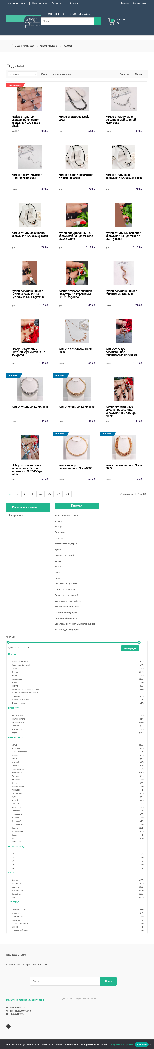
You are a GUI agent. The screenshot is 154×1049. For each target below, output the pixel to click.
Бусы (57, 572)
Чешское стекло (18, 703)
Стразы (15, 669)
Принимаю (141, 1044)
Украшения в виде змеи (66, 515)
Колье (58, 566)
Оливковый (16, 821)
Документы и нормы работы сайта (79, 999)
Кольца (58, 526)
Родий (14, 733)
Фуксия (15, 797)
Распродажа (16, 515)
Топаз (14, 838)
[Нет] (150, 1044)
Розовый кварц (18, 780)
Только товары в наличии (56, 74)
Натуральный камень (21, 700)
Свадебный (17, 894)
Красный (15, 766)
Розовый (15, 776)
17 (13, 854)
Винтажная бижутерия (66, 618)
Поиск (108, 981)
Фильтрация (130, 648)
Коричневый (17, 811)
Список (138, 74)
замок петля (17, 920)
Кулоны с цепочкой (64, 555)
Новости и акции (39, 3)
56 (49, 493)
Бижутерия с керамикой (66, 595)
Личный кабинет (140, 3)
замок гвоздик (17, 913)
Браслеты (60, 532)
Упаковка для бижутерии (67, 629)
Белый (14, 745)
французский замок (20, 930)
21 (13, 868)
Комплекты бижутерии (66, 543)
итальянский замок (20, 923)
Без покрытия (17, 729)
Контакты (74, 3)
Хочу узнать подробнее (122, 1044)
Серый (14, 835)
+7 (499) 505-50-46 (54, 14)
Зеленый (15, 762)
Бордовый (16, 748)
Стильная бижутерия (65, 589)
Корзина (125, 3)
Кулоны (58, 549)
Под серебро (17, 831)
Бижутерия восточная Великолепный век (75, 624)
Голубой (15, 755)
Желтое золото (18, 719)
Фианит (15, 672)
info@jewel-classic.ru (80, 14)
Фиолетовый (17, 793)
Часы (57, 578)
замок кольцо (17, 916)
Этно (14, 897)
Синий (14, 783)
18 (13, 857)
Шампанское (17, 842)
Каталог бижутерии (48, 45)
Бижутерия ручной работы (68, 601)
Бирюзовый (17, 807)
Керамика (16, 696)
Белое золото (17, 715)
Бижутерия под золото (66, 584)
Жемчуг (15, 686)
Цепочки (59, 538)
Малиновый (17, 814)
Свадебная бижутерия (66, 612)
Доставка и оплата (16, 3)
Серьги (58, 521)
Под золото (17, 828)
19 (13, 861)
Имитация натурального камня (25, 693)
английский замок (19, 910)
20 (13, 864)
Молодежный (17, 890)
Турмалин (16, 790)
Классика (15, 887)
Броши (58, 561)
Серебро (15, 726)
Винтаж (15, 880)
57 (58, 493)
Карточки (124, 74)
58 (67, 493)
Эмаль (14, 675)
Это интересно (58, 3)
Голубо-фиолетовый (20, 752)
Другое (14, 682)
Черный (15, 800)
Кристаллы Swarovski (21, 665)
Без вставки (17, 679)
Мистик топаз (17, 818)
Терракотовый (18, 786)
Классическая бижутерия (67, 606)
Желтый (15, 759)
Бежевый (15, 804)
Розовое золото (18, 722)
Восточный (16, 884)
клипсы (15, 927)
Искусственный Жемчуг (21, 662)
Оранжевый (17, 825)
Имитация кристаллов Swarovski (25, 689)
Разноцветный (18, 773)
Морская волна (18, 769)
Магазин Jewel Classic (24, 45)
